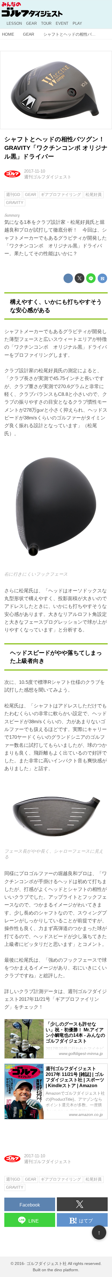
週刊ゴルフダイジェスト (48, 176)
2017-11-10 (34, 171)
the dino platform (62, 1270)
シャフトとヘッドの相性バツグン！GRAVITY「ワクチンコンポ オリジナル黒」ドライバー (56, 148)
